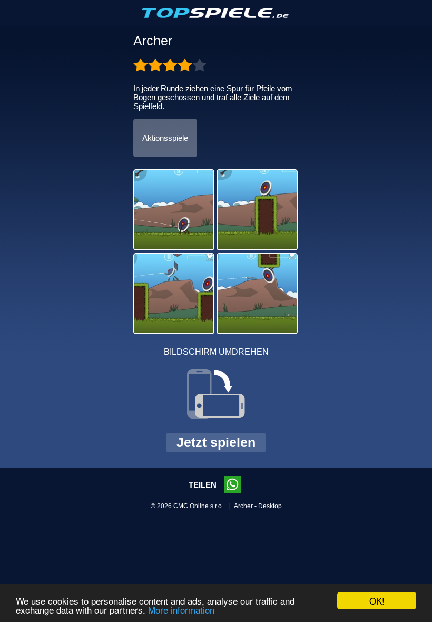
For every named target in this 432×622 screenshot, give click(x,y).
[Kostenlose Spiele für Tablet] (216, 16)
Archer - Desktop (258, 506)
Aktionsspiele (165, 137)
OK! (377, 600)
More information (181, 609)
